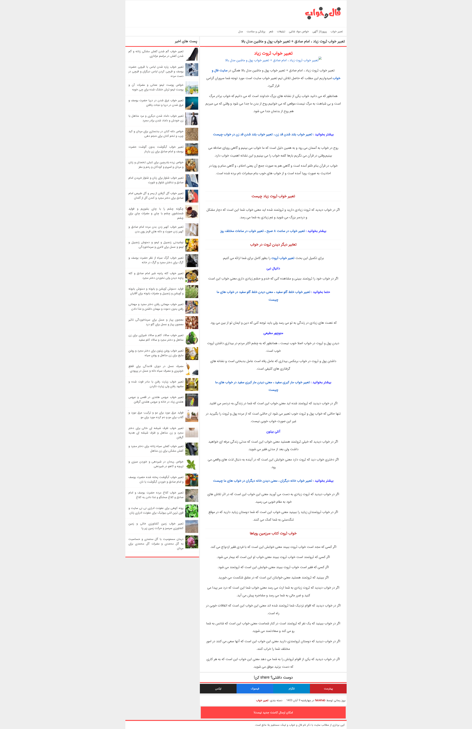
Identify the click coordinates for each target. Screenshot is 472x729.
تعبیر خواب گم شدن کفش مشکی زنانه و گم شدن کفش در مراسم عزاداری (156, 53)
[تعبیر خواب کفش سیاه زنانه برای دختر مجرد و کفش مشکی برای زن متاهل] (191, 454)
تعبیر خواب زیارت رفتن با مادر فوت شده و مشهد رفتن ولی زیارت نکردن (156, 384)
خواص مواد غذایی (299, 31)
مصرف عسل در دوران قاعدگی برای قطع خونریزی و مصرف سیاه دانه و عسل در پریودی (156, 368)
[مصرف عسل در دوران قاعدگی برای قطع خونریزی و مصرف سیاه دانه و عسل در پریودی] (191, 374)
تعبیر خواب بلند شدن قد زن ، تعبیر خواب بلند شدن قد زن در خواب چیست (262, 134)
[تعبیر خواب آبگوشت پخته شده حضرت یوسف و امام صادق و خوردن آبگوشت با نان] (191, 485)
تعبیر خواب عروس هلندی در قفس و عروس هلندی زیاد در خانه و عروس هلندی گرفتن (156, 399)
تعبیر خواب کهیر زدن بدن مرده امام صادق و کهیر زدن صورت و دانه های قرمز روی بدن (156, 229)
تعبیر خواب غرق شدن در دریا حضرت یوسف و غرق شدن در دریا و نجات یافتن (156, 102)
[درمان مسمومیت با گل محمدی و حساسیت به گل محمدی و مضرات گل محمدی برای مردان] (191, 547)
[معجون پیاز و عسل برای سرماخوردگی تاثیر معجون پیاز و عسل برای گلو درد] (191, 328)
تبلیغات (281, 31)
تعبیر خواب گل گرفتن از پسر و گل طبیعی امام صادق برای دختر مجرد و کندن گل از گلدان (156, 195)
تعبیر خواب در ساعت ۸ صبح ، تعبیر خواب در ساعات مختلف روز (262, 231)
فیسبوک (255, 689)
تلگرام (292, 689)
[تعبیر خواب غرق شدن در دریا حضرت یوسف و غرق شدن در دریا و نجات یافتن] (191, 109)
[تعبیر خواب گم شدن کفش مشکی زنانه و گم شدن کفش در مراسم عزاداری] (191, 60)
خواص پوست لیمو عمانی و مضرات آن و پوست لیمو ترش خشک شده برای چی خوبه (156, 87)
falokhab (320, 700)
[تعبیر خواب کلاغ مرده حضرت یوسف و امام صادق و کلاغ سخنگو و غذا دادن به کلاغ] (191, 501)
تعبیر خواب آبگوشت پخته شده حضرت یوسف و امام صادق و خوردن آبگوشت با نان (156, 479)
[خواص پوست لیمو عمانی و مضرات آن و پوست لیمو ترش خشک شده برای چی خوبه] (191, 93)
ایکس (218, 689)
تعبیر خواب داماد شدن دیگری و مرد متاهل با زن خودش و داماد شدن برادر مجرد (156, 118)
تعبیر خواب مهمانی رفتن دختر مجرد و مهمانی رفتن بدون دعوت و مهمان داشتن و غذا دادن (156, 306)
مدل (240, 31)
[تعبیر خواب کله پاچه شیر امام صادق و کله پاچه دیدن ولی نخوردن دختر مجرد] (191, 281)
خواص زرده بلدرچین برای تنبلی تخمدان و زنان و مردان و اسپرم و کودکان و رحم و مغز (156, 164)
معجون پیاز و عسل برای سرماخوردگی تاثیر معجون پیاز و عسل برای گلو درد (156, 322)
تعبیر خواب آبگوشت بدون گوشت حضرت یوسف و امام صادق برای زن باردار (156, 149)
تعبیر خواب (337, 31)
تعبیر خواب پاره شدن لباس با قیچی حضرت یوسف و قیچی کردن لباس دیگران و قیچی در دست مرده (156, 71)
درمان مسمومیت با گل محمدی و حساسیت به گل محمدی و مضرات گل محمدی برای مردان (156, 544)
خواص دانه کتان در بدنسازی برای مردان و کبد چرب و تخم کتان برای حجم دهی (156, 133)
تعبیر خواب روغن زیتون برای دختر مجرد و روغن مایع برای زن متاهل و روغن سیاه (156, 353)
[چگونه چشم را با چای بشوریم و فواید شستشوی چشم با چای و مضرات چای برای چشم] (191, 217)
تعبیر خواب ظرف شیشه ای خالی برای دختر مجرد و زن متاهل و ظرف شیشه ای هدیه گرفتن (156, 433)
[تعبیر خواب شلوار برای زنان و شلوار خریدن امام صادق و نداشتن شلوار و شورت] (191, 186)
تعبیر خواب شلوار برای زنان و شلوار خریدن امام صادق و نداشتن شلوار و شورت (156, 180)
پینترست (328, 689)
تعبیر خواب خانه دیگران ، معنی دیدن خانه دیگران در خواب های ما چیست (262, 480)
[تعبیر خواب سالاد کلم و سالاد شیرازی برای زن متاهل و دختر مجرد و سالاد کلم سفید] (191, 343)
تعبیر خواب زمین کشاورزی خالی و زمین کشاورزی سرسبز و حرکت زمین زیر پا (156, 525)
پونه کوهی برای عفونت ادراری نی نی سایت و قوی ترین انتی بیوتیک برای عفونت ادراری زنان (156, 510)
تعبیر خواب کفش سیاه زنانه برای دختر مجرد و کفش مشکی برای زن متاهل (156, 448)
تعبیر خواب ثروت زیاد (273, 53)
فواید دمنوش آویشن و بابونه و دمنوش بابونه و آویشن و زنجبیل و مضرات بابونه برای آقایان (156, 291)
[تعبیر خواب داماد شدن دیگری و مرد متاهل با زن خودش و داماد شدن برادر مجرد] (191, 124)
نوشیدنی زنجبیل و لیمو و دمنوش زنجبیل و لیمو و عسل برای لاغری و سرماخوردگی (156, 244)
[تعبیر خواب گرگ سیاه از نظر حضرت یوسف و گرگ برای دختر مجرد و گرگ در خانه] (191, 266)
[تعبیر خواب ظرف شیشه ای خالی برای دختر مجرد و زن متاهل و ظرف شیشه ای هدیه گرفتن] (191, 436)
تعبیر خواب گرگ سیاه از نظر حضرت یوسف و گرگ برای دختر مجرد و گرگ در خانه (156, 260)
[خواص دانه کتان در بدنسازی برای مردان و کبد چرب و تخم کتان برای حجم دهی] (191, 140)
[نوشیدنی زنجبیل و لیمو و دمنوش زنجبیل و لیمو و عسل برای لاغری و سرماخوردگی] (191, 250)
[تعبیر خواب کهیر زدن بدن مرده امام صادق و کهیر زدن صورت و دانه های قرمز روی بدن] (191, 235)
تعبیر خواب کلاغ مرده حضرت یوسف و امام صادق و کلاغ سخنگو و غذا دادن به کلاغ (156, 495)
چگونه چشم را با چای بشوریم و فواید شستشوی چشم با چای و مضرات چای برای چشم (156, 213)
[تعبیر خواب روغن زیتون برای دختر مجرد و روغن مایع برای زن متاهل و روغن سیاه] (191, 359)
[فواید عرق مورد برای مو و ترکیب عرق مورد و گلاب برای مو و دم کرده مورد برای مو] (191, 421)
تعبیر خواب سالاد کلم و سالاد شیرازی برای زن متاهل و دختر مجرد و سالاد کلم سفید (156, 337)
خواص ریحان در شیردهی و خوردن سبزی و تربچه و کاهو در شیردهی (156, 464)
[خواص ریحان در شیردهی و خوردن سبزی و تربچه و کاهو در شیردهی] (191, 470)
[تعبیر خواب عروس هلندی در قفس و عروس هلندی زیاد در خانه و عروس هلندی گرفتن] (191, 405)
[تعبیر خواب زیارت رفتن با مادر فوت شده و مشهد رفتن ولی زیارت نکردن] (191, 390)
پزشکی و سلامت (256, 31)
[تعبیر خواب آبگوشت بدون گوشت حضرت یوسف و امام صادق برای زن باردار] (191, 155)
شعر (271, 31)
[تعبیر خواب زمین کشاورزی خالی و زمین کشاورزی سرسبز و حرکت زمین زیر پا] (191, 532)
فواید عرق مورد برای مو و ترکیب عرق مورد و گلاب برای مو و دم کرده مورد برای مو (156, 415)
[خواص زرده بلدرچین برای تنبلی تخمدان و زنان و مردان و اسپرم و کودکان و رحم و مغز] (191, 170)
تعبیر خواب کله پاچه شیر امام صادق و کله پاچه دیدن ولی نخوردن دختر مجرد (156, 275)
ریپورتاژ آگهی (320, 31)
